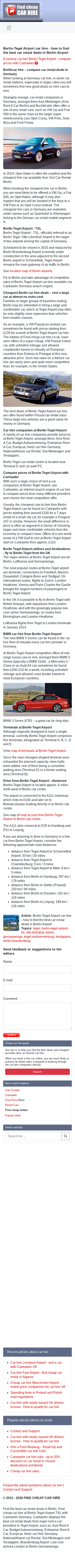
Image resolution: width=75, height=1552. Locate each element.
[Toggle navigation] (8, 28)
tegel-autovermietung (39, 936)
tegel (36, 928)
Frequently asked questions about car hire (32, 1485)
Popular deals (13, 1115)
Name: (8, 961)
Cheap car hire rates (24, 1471)
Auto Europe (12, 1090)
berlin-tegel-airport (55, 928)
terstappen (63, 936)
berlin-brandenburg (16, 941)
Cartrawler (11, 1095)
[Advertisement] (19, 1206)
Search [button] (37, 1071)
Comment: (11, 998)
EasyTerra (11, 1099)
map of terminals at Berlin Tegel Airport (38, 750)
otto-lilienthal (35, 932)
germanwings (12, 936)
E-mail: (8, 980)
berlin (50, 932)
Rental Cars (12, 1104)
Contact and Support (25, 1431)
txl (22, 932)
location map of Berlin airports (31, 271)
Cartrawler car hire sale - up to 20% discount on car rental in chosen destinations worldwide (35, 1461)
